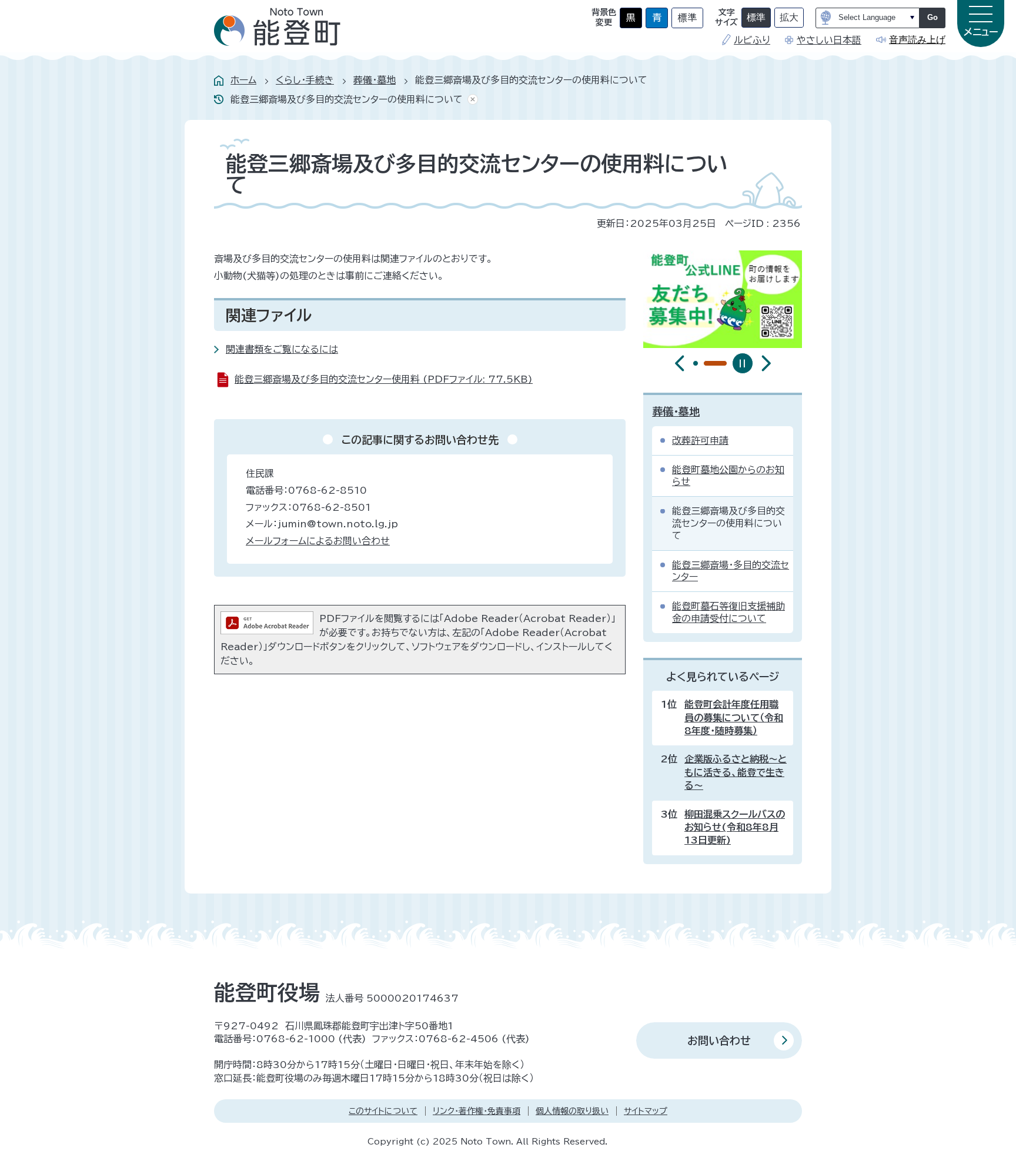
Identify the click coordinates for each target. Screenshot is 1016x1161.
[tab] (695, 363)
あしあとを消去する (470, 99)
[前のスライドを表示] (679, 363)
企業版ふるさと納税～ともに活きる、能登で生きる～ (735, 772)
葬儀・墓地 (374, 80)
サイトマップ (645, 1111)
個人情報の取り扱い (572, 1111)
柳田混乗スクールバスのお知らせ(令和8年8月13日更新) (734, 827)
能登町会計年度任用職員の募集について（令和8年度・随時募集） (733, 717)
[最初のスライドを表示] (766, 363)
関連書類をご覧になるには (282, 349)
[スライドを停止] (742, 363)
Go (932, 17)
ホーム (243, 80)
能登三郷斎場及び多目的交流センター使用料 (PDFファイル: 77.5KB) (384, 379)
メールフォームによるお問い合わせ (318, 541)
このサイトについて (383, 1111)
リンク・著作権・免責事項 (476, 1111)
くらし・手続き (305, 80)
